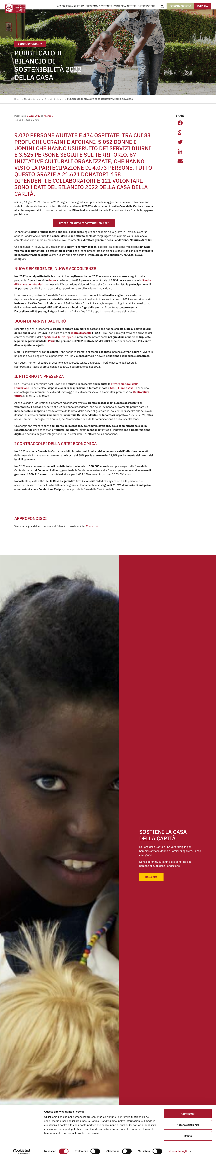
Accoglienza (65, 6)
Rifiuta (188, 1135)
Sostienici (105, 6)
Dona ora (202, 6)
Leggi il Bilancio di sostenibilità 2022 (84, 223)
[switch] (95, 1151)
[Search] (162, 7)
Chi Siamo (92, 6)
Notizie (131, 6)
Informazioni (146, 6)
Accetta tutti (188, 1113)
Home (17, 99)
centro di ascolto (81, 333)
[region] (101, 1125)
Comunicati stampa (30, 43)
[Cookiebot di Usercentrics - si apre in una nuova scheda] (22, 1151)
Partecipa (119, 6)
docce (52, 280)
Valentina (48, 115)
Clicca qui (92, 526)
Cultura (79, 6)
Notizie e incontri (32, 99)
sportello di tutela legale (58, 337)
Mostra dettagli (177, 1151)
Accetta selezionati (188, 1124)
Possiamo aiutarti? (180, 6)
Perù (51, 341)
